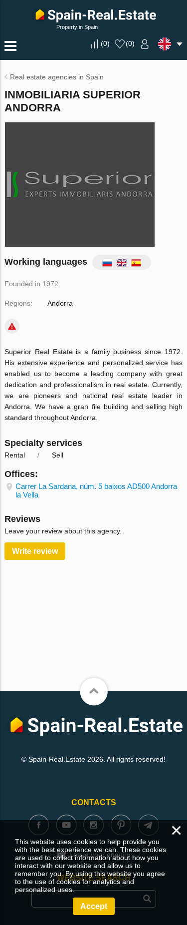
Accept (93, 906)
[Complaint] (11, 326)
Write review (35, 551)
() (105, 43)
